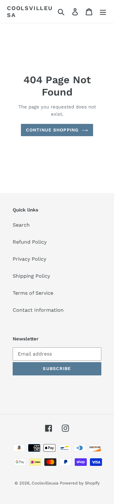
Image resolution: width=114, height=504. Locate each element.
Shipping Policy (31, 276)
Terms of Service (33, 293)
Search (21, 225)
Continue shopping (52, 129)
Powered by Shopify (80, 483)
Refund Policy (30, 242)
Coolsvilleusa (30, 11)
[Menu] (103, 11)
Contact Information (38, 310)
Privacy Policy (29, 259)
